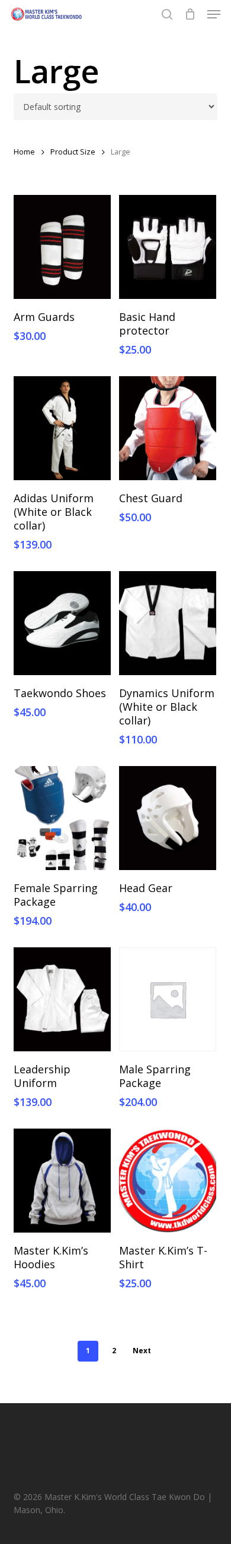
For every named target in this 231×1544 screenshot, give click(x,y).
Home (24, 151)
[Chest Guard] (167, 428)
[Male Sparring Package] (167, 999)
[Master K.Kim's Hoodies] (62, 1181)
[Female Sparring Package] (62, 818)
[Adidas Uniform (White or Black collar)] (62, 428)
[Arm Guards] (62, 247)
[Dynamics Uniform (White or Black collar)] (167, 623)
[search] (167, 14)
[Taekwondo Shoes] (62, 623)
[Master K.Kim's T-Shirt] (167, 1181)
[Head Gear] (167, 818)
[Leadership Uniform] (62, 999)
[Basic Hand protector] (167, 247)
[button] (213, 14)
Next (142, 1351)
